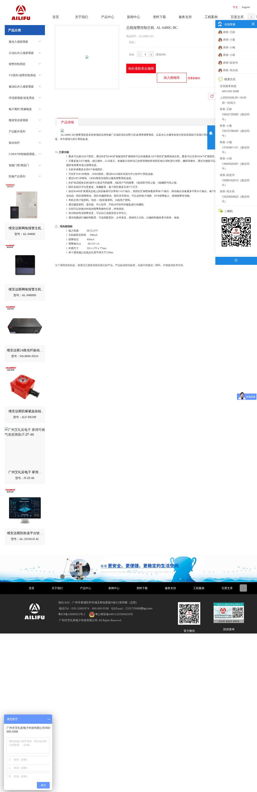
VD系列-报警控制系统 (22, 75)
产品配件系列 (17, 131)
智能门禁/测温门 (19, 165)
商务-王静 (229, 32)
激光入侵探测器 (18, 41)
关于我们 (57, 588)
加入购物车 (172, 77)
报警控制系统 (17, 63)
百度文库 (227, 588)
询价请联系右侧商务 (141, 69)
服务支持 (170, 588)
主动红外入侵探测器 (21, 52)
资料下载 (142, 588)
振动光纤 (14, 142)
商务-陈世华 (230, 62)
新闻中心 (113, 588)
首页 (31, 588)
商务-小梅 (229, 47)
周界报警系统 (146, 134)
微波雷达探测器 (18, 120)
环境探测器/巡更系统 (21, 97)
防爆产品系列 (17, 176)
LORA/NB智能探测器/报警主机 (23, 153)
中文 (235, 7)
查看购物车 (194, 78)
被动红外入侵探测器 (21, 86)
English (246, 7)
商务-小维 (229, 55)
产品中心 (85, 588)
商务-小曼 (229, 39)
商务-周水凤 (230, 70)
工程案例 (198, 588)
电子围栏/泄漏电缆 (20, 109)
